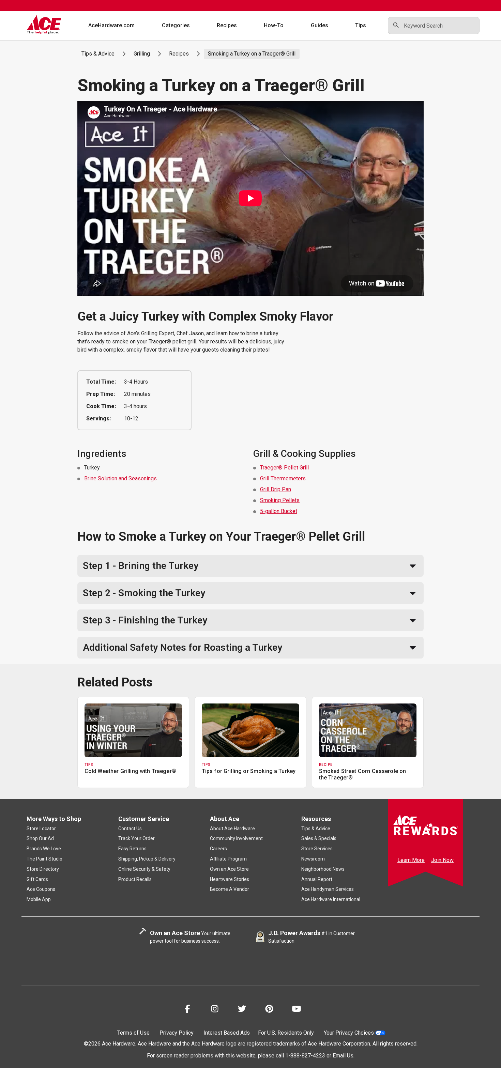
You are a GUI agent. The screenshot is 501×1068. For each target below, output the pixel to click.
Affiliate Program (228, 859)
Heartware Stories (229, 879)
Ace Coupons (41, 889)
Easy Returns (132, 848)
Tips (360, 25)
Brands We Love (44, 848)
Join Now (442, 860)
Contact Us (130, 828)
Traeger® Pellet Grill (284, 467)
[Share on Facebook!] (187, 1010)
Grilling (142, 53)
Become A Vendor (229, 889)
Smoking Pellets (280, 500)
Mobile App (39, 899)
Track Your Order (136, 838)
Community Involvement (236, 838)
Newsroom (313, 859)
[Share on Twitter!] (242, 1010)
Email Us (343, 1055)
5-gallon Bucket (278, 511)
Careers (218, 848)
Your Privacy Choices (349, 1033)
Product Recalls (135, 879)
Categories (176, 25)
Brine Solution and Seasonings (120, 478)
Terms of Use (133, 1033)
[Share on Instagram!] (215, 1010)
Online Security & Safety (144, 869)
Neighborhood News (323, 869)
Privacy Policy (177, 1033)
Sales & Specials (318, 838)
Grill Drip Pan (275, 489)
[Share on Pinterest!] (269, 1010)
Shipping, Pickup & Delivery (147, 859)
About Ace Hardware (232, 828)
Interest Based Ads (226, 1033)
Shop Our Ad (40, 838)
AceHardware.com (111, 25)
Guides (319, 25)
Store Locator (41, 828)
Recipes (227, 25)
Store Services (317, 848)
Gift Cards (37, 879)
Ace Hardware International (330, 899)
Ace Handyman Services (327, 889)
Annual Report (316, 879)
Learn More (411, 860)
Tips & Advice (98, 53)
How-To (274, 25)
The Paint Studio (44, 859)
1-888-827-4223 (305, 1055)
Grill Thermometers (283, 478)
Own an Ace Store (229, 869)
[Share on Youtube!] (296, 1010)
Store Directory (43, 869)
